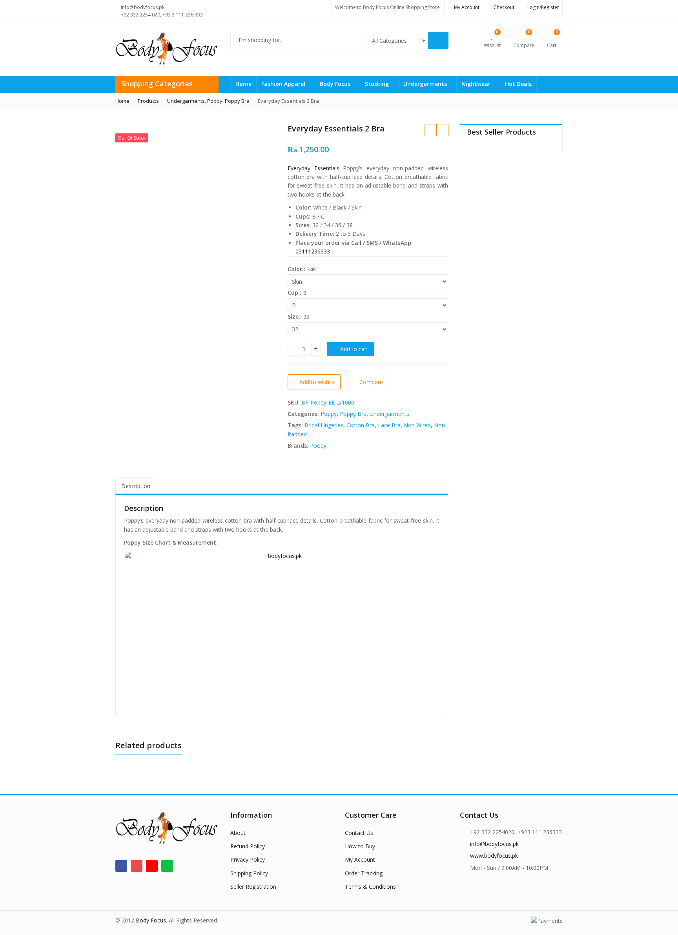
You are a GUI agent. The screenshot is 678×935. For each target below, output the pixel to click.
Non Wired (417, 425)
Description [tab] (135, 486)
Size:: (295, 316)
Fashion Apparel (284, 83)
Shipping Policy (249, 873)
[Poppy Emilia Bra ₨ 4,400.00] (442, 130)
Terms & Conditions (370, 886)
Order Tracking (364, 873)
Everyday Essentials (313, 168)
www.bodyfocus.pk (494, 855)
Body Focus (336, 83)
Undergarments (425, 83)
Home (243, 83)
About (238, 833)
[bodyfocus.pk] (282, 630)
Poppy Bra (353, 413)
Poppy (329, 413)
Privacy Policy (247, 859)
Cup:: (294, 292)
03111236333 (312, 251)
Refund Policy (247, 846)
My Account (360, 859)
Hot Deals (518, 83)
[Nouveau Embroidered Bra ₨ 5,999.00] (430, 130)
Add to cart (354, 349)
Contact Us (359, 833)
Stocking (377, 83)
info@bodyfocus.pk (494, 844)
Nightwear (476, 83)
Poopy (318, 445)
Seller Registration (253, 886)
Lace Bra (389, 425)
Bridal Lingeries (323, 425)
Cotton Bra (360, 425)
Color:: (296, 269)
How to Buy (360, 846)
